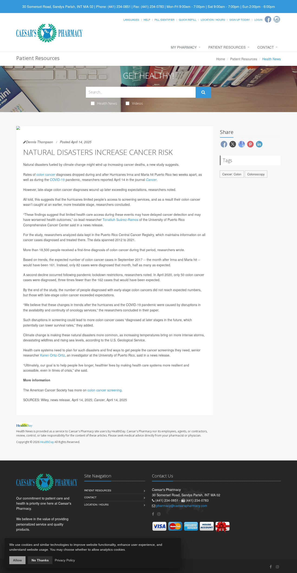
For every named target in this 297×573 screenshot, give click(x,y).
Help (147, 19)
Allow (17, 560)
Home (220, 59)
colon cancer (45, 174)
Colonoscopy (256, 174)
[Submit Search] (203, 92)
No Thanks (40, 560)
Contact (265, 47)
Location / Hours (213, 19)
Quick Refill (187, 19)
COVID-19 (57, 179)
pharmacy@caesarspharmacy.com (181, 505)
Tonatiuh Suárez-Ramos (120, 219)
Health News (107, 103)
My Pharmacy (184, 47)
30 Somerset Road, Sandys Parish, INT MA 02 (57, 6)
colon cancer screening (104, 390)
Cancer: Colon (231, 174)
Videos (137, 103)
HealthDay (47, 442)
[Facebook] (268, 19)
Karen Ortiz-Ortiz (52, 355)
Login (258, 19)
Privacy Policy (65, 560)
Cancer (151, 179)
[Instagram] (277, 19)
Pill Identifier (164, 19)
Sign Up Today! (239, 19)
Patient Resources (227, 47)
